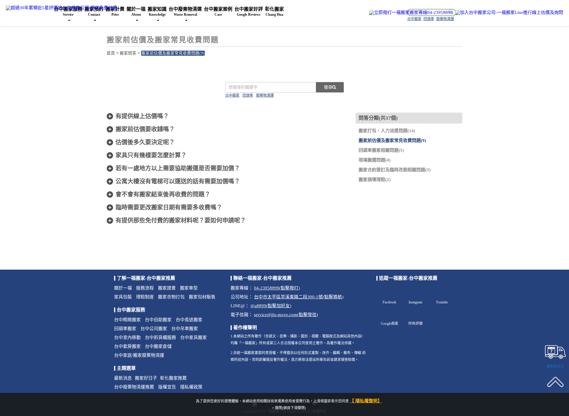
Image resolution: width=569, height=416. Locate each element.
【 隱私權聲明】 (366, 401)
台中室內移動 (127, 337)
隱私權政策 (191, 387)
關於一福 (123, 288)
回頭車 (247, 95)
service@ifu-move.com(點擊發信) (286, 314)
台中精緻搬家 (127, 319)
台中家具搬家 (193, 337)
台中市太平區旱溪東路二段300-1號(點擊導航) (298, 297)
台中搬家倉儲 (158, 346)
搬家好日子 (146, 378)
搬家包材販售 (202, 297)
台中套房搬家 (127, 346)
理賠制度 (145, 297)
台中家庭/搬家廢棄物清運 (139, 355)
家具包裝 (123, 297)
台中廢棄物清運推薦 (134, 387)
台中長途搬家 (189, 319)
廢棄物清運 (265, 95)
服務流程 (145, 288)
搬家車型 (189, 288)
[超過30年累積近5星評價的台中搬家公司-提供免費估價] (61, 7)
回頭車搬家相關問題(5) (381, 150)
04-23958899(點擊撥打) (277, 288)
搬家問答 (128, 53)
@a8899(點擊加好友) (270, 305)
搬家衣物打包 (171, 297)
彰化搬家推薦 (173, 378)
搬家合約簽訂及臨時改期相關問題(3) (395, 169)
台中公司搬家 (153, 328)
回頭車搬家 (125, 328)
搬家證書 (167, 288)
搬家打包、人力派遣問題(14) (387, 130)
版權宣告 (167, 387)
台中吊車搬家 (184, 328)
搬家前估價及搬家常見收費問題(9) (172, 53)
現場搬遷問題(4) (375, 160)
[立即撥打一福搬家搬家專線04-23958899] (411, 12)
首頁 (111, 53)
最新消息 (123, 378)
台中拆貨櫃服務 (160, 337)
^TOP (555, 396)
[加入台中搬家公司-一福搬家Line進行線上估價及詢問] (509, 12)
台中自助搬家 (158, 319)
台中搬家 (232, 95)
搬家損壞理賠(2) (375, 179)
